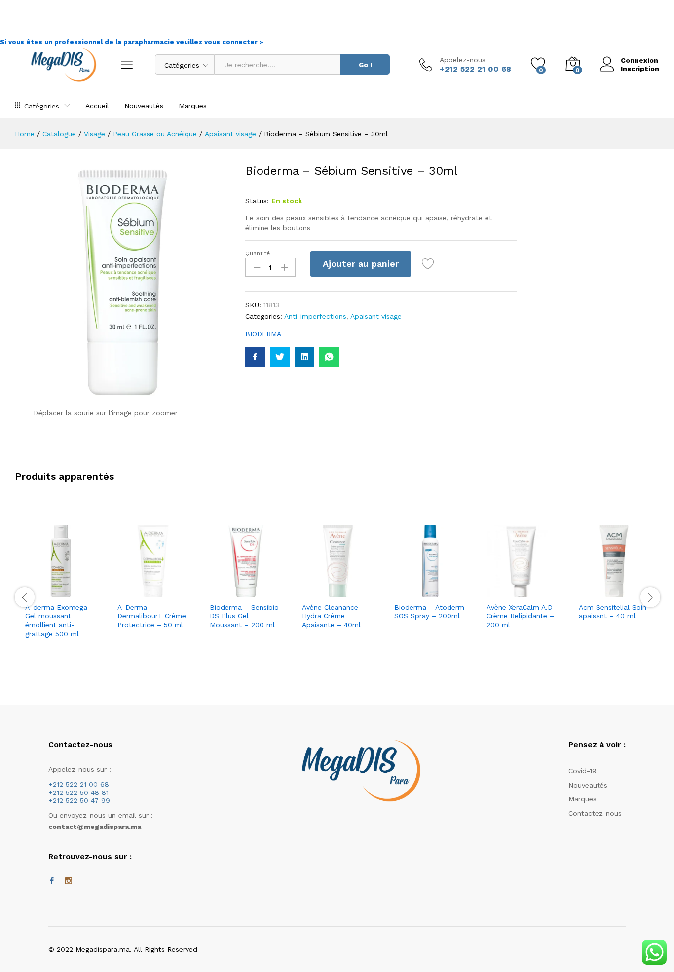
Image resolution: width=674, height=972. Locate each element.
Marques (193, 105)
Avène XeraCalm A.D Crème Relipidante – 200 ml (520, 616)
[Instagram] (68, 881)
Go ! (365, 65)
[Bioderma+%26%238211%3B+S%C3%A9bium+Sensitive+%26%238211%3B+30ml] (280, 357)
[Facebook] (51, 881)
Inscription (640, 68)
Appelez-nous (463, 60)
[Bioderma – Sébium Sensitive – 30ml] (255, 357)
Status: (257, 201)
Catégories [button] (41, 105)
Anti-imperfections (315, 316)
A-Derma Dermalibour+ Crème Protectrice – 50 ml (151, 616)
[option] (61, 598)
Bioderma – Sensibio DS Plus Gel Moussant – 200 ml (244, 616)
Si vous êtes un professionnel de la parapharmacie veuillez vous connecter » (131, 42)
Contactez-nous (595, 813)
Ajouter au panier (361, 263)
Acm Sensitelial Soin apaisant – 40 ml (612, 611)
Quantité (257, 253)
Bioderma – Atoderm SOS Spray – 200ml (429, 611)
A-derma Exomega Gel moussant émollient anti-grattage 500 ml (56, 620)
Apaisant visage (376, 316)
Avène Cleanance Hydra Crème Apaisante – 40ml (331, 616)
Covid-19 (582, 771)
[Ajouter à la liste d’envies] (429, 263)
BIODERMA (263, 334)
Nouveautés (143, 105)
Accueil (97, 105)
